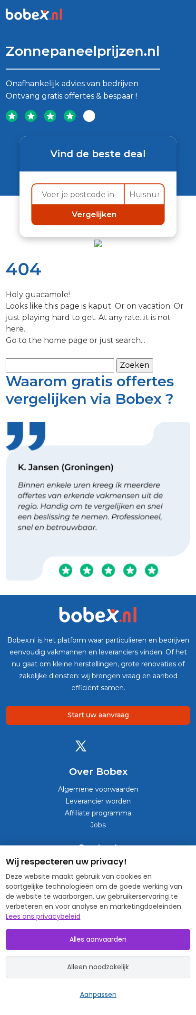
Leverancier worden (98, 801)
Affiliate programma (98, 813)
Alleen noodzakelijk (98, 967)
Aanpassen (98, 994)
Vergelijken (95, 214)
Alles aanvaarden (98, 939)
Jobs (98, 825)
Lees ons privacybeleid (43, 916)
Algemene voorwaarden (98, 789)
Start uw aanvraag (98, 715)
